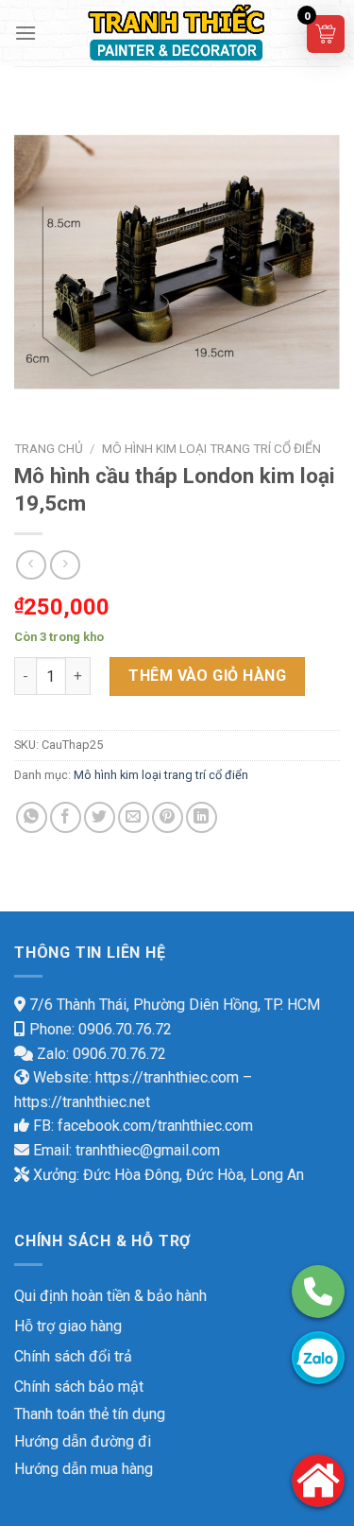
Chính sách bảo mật (78, 1387)
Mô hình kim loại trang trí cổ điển (211, 448)
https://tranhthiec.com (167, 1077)
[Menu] (25, 32)
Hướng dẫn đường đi (82, 1441)
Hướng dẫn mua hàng (83, 1469)
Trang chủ (48, 448)
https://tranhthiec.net (82, 1102)
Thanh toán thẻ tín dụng (89, 1414)
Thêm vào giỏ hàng (207, 676)
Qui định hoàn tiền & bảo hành (110, 1296)
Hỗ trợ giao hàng (68, 1326)
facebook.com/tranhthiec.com (155, 1126)
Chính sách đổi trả (73, 1356)
